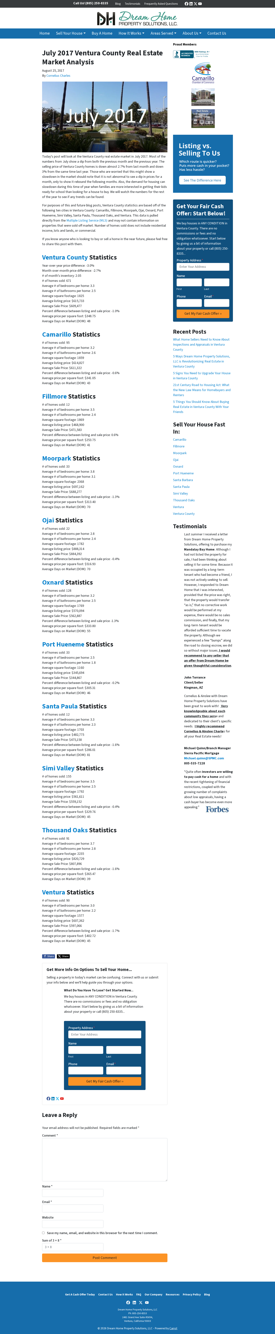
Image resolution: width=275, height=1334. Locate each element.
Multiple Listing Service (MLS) (86, 220)
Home (44, 33)
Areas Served (162, 33)
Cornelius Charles (58, 75)
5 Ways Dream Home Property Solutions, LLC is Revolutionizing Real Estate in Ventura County (201, 361)
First (70, 1057)
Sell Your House (69, 33)
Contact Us (216, 33)
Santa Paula (60, 706)
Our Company (153, 1294)
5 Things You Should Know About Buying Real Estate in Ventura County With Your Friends (201, 407)
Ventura (54, 892)
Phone (72, 1064)
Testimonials (132, 4)
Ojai (48, 520)
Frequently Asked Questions (161, 4)
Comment (50, 1135)
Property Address (81, 1028)
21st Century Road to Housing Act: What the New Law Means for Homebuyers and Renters (202, 390)
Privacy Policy (192, 1294)
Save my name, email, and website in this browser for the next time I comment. (102, 1233)
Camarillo (56, 334)
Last (108, 1057)
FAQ (138, 1294)
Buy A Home (102, 33)
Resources (172, 1294)
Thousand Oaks (65, 830)
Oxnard (53, 582)
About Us (190, 33)
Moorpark (57, 458)
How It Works (130, 33)
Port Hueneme (63, 644)
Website (48, 1217)
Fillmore (55, 396)
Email (111, 1064)
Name (72, 1043)
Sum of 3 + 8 (52, 1240)
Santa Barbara (183, 480)
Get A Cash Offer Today (80, 1294)
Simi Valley (58, 768)
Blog (118, 4)
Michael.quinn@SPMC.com (204, 758)
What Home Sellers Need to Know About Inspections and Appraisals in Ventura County (201, 344)
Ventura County (65, 257)
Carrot (173, 1328)
